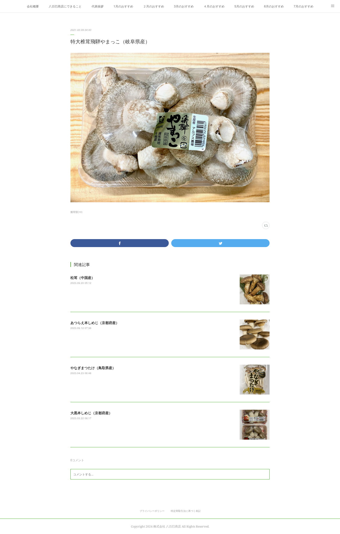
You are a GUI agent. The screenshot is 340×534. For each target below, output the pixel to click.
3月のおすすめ (184, 6)
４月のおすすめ (214, 6)
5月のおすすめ (244, 6)
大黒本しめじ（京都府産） (91, 412)
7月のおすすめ (303, 6)
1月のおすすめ (123, 6)
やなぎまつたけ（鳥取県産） (93, 367)
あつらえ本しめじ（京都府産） (94, 322)
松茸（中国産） (82, 277)
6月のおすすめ (274, 6)
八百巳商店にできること (65, 6)
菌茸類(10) (76, 212)
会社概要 (33, 6)
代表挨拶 (98, 6)
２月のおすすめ (153, 6)
